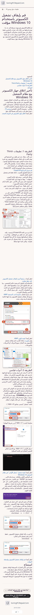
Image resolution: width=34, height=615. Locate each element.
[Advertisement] (17, 58)
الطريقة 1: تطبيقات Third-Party (22, 83)
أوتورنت (26, 341)
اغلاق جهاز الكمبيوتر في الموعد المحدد (14, 113)
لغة (16, 612)
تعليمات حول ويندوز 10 (12, 9)
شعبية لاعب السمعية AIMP (12, 294)
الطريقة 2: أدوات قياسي (24, 85)
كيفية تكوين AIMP (20, 338)
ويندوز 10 (8, 109)
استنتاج (30, 88)
